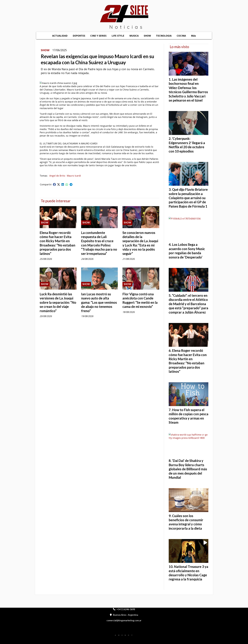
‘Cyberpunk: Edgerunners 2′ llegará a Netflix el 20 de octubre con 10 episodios (187, 144)
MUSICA (134, 35)
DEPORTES (79, 35)
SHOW (147, 35)
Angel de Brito (57, 175)
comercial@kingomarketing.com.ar (124, 620)
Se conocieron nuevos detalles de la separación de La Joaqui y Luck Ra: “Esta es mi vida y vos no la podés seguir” (140, 243)
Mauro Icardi (74, 175)
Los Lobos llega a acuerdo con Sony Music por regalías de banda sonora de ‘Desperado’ (187, 250)
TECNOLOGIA (164, 35)
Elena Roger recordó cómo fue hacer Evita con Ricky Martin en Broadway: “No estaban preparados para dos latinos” (57, 243)
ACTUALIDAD (60, 35)
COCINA (181, 35)
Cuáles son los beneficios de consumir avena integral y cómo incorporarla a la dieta (186, 522)
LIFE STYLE (118, 35)
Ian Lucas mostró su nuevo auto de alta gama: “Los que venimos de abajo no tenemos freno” (99, 302)
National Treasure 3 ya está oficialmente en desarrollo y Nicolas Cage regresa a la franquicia (188, 573)
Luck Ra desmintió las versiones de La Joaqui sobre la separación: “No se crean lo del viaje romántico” (58, 302)
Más (193, 35)
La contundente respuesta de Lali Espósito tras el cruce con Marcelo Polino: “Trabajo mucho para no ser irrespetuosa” (99, 243)
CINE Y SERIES (98, 35)
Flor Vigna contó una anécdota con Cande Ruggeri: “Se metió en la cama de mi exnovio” (140, 300)
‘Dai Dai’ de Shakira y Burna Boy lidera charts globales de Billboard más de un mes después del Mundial (188, 469)
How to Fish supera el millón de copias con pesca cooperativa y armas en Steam (188, 416)
